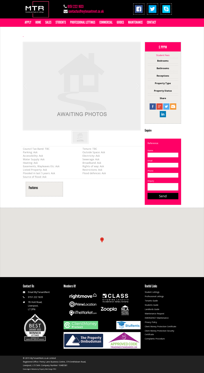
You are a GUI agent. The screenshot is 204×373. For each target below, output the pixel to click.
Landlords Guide (152, 309)
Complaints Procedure (155, 338)
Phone (151, 170)
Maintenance (135, 22)
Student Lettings (152, 292)
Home (38, 22)
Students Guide (151, 305)
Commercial (106, 22)
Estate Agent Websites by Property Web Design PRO (39, 369)
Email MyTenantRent (39, 292)
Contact (151, 22)
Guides (120, 22)
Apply (28, 22)
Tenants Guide (151, 300)
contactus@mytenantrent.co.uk (86, 11)
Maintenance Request (154, 313)
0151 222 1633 (76, 6)
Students (61, 22)
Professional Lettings (82, 22)
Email (151, 160)
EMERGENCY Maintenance (157, 318)
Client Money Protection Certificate (160, 326)
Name (151, 150)
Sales (48, 22)
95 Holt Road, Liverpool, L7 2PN (32, 306)
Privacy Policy (151, 322)
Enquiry (152, 181)
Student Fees (163, 55)
